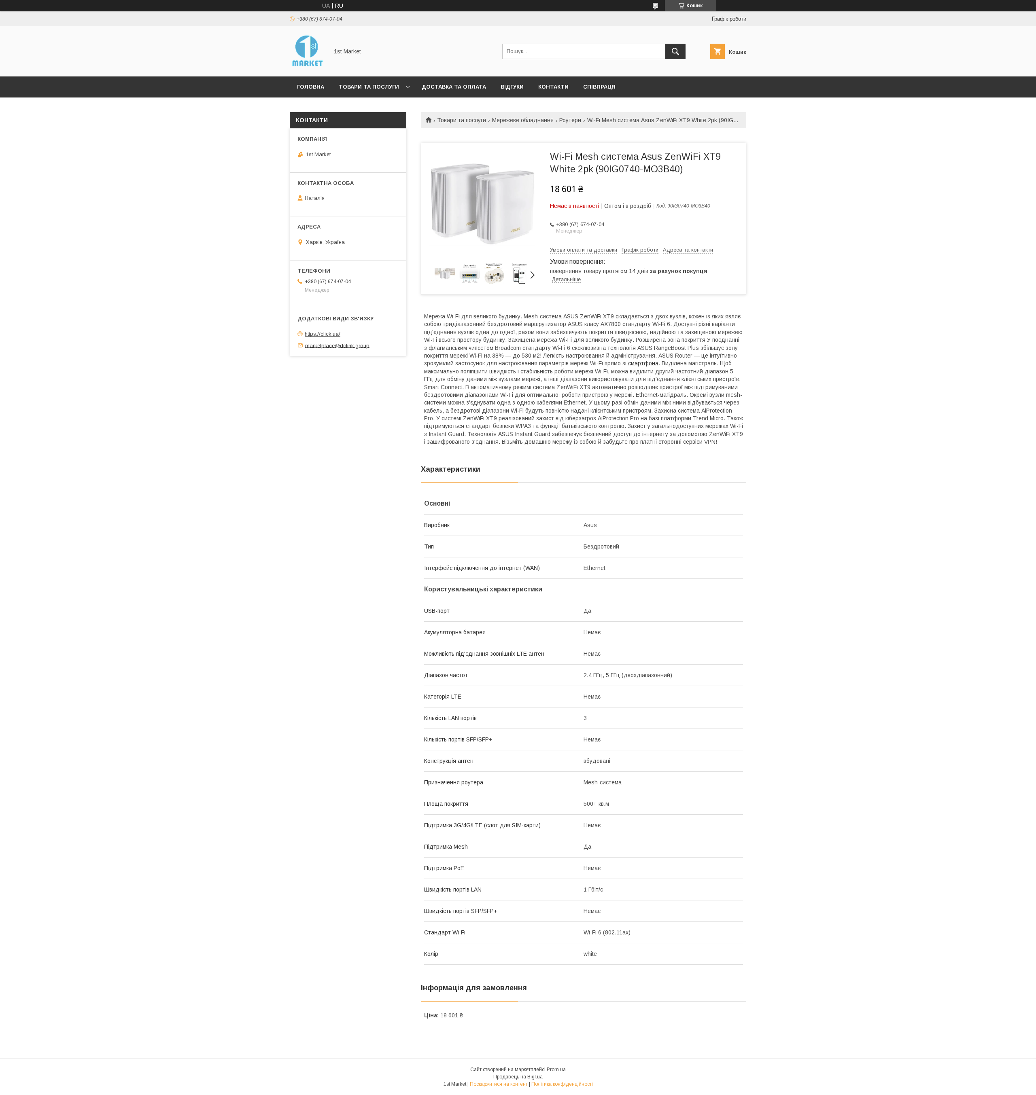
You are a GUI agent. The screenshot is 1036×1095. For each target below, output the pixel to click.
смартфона (643, 363)
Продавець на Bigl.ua (518, 1077)
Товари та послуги (369, 87)
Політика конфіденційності (562, 1084)
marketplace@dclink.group (337, 345)
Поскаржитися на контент (499, 1084)
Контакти (553, 87)
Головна (310, 87)
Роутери (570, 120)
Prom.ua (556, 1069)
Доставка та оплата (454, 87)
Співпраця (599, 87)
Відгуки (512, 87)
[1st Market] (307, 66)
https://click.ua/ (322, 334)
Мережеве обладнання (523, 120)
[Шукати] (675, 51)
